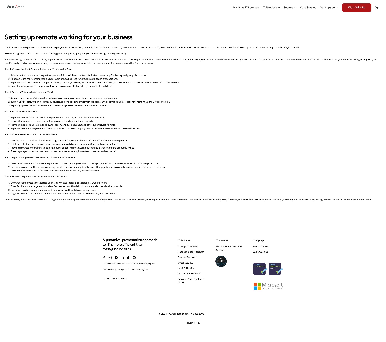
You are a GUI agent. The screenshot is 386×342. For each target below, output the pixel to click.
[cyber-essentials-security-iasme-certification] (268, 259)
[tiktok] (128, 257)
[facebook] (104, 257)
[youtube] (116, 257)
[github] (134, 257)
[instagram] (110, 257)
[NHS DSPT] (221, 256)
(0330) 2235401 (118, 278)
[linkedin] (122, 257)
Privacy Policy (193, 322)
